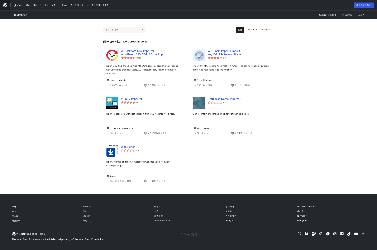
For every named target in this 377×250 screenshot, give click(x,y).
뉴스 (14, 211)
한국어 (43, 234)
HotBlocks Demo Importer (224, 98)
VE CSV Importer (131, 98)
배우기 (157, 206)
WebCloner (128, 146)
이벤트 (229, 211)
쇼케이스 (87, 206)
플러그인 (87, 216)
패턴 (85, 220)
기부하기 (231, 216)
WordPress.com (306, 206)
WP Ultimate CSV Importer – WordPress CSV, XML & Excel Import (144, 52)
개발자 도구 (159, 216)
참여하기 (230, 206)
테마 (85, 211)
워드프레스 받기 (363, 5)
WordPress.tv (162, 220)
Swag (230, 220)
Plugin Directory (19, 15)
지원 (156, 211)
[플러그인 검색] (143, 30)
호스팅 (15, 216)
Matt (300, 211)
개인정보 (16, 220)
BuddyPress (304, 220)
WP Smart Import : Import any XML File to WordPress (225, 52)
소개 (14, 206)
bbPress (302, 216)
